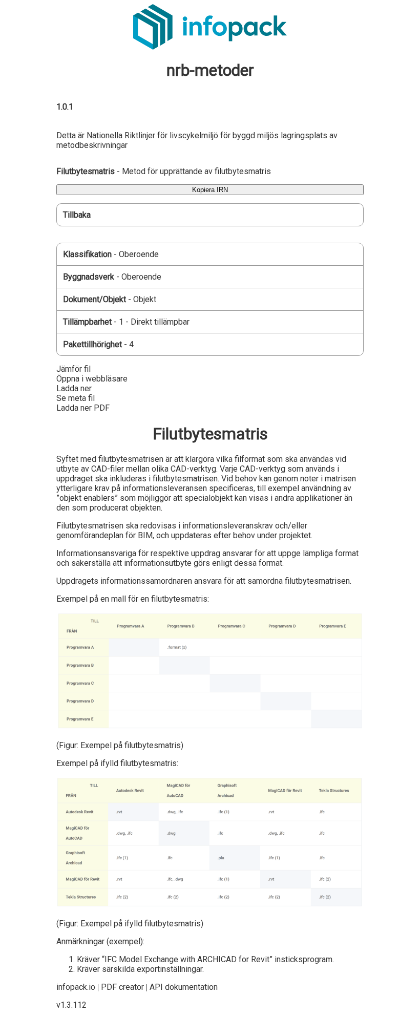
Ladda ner (74, 388)
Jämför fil (73, 369)
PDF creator (122, 987)
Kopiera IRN (210, 190)
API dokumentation (184, 987)
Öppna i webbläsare (92, 379)
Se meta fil (75, 398)
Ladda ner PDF (83, 408)
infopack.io (75, 987)
